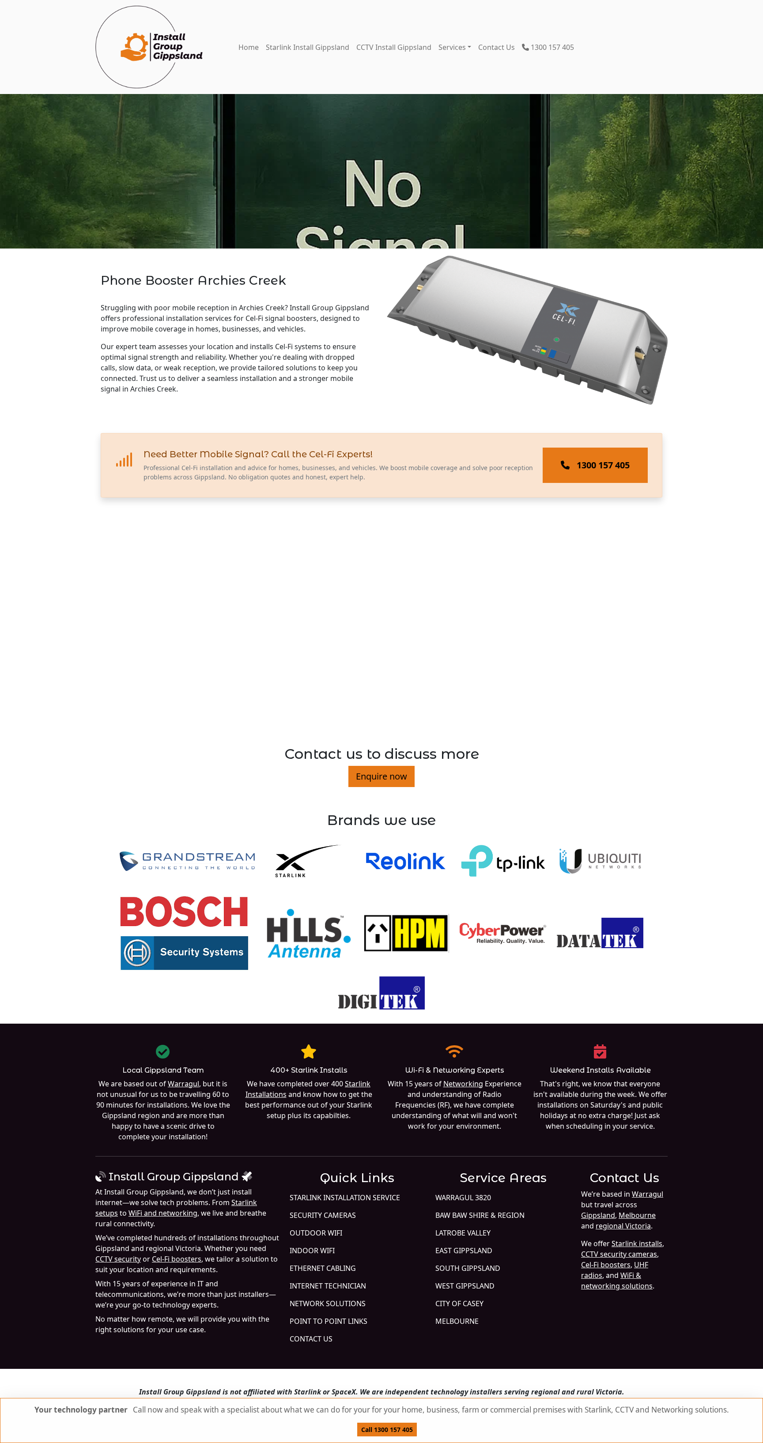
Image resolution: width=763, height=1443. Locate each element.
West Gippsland (465, 1286)
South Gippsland (467, 1268)
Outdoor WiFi (316, 1233)
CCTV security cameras (619, 1254)
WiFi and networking (162, 1213)
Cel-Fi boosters (176, 1259)
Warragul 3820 (463, 1197)
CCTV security (118, 1259)
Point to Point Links (328, 1321)
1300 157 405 (551, 47)
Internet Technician (328, 1286)
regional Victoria (623, 1226)
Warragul (183, 1084)
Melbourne (457, 1321)
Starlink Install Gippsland (307, 47)
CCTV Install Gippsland (393, 47)
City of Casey (459, 1303)
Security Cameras (323, 1215)
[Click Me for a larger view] (527, 337)
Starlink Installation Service (345, 1197)
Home (248, 47)
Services (452, 47)
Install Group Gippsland (174, 1176)
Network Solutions (328, 1303)
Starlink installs (637, 1243)
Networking (463, 1084)
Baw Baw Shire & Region (480, 1215)
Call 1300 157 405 (387, 1429)
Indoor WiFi (312, 1250)
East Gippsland (463, 1250)
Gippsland (598, 1215)
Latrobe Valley (463, 1233)
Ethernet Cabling (323, 1268)
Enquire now (381, 776)
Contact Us (496, 47)
